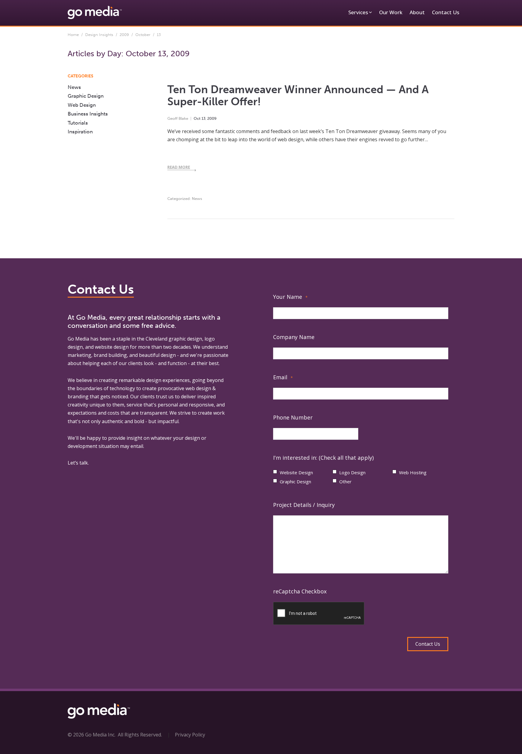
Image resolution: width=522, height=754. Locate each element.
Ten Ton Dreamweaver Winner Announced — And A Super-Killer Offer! (298, 95)
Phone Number (293, 417)
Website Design (296, 472)
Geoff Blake (177, 118)
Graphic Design (86, 96)
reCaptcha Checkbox (300, 591)
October (142, 34)
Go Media (78, 338)
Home (73, 34)
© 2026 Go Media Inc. (91, 734)
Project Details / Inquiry (304, 504)
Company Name (293, 337)
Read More (178, 167)
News (197, 198)
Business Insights (88, 114)
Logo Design (352, 472)
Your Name (290, 296)
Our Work (390, 12)
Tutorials (78, 123)
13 (203, 118)
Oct (197, 118)
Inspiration (80, 132)
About (417, 12)
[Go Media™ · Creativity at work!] (95, 12)
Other (345, 481)
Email (283, 377)
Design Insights (99, 34)
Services (358, 12)
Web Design (82, 105)
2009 (124, 34)
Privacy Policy (190, 734)
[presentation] (319, 613)
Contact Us (445, 12)
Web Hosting (413, 472)
